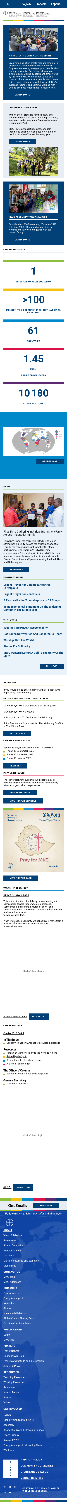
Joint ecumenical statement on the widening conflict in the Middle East (32, 608)
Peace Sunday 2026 (16, 895)
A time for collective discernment (24, 1060)
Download (38, 1016)
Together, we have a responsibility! (25, 627)
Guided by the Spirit (17, 1056)
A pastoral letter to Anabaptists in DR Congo (31, 600)
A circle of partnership (18, 1063)
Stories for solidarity (17, 646)
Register (15, 765)
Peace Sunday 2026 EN (15, 1016)
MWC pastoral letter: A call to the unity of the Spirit (33, 654)
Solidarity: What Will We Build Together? (27, 1073)
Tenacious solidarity (17, 1083)
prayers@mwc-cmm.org (18, 692)
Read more (16, 569)
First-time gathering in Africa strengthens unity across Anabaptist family (33, 533)
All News (51, 666)
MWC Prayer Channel (23, 801)
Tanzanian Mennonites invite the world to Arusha (32, 1052)
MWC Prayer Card (21, 878)
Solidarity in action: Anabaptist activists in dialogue (33, 1042)
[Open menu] (62, 16)
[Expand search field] (8, 4)
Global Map (49, 461)
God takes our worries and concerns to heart (32, 634)
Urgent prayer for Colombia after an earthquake (26, 586)
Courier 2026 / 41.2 (13, 1033)
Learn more (22, 94)
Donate (10, 1469)
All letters (17, 733)
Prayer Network (20, 792)
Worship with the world (18, 640)
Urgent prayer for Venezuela (22, 594)
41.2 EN (7, 1187)
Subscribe (46, 1205)
